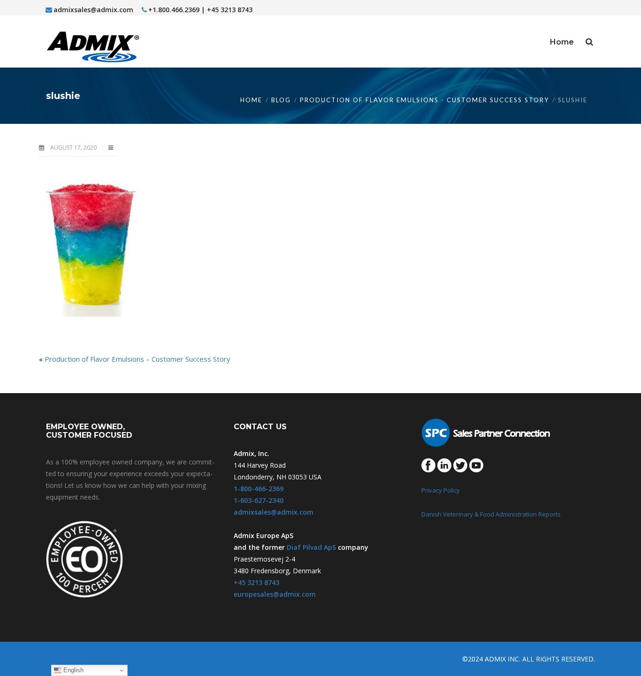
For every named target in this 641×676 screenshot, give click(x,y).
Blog (281, 100)
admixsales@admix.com (93, 9)
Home (251, 100)
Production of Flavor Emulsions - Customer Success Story (424, 100)
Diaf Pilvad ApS (311, 547)
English (72, 670)
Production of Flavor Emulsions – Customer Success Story (137, 359)
